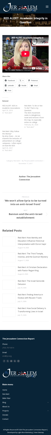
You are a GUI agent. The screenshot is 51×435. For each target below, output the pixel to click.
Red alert (17, 161)
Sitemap (41, 432)
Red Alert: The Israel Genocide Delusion (31, 282)
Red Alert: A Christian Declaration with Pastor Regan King (32, 269)
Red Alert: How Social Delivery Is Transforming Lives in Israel (32, 310)
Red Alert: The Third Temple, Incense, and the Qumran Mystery (33, 255)
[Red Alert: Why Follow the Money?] (13, 141)
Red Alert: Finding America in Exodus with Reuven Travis (30, 296)
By (32, 161)
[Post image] (8, 241)
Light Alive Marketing (25, 432)
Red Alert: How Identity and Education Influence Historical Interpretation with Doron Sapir (32, 240)
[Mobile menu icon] (47, 6)
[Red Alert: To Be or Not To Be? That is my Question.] (35, 116)
